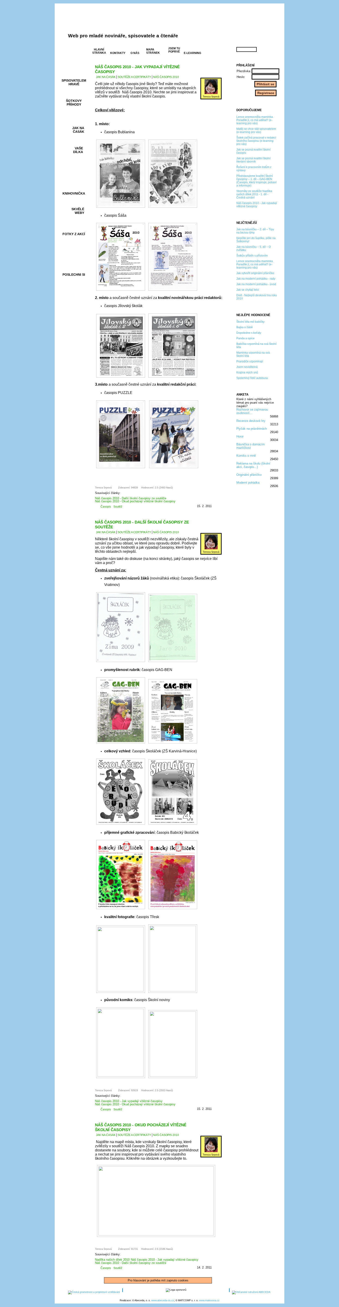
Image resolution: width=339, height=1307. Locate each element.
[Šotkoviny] (143, 23)
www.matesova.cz (209, 1300)
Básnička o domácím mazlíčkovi (250, 446)
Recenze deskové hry (250, 421)
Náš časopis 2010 (166, 77)
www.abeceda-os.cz (162, 1300)
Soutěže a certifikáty (134, 77)
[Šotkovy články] (252, 24)
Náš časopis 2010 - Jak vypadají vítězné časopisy (129, 1101)
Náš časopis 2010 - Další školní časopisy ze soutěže (130, 498)
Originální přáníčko (249, 474)
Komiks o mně (246, 455)
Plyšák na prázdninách (251, 428)
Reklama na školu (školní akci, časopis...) (253, 465)
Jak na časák (106, 77)
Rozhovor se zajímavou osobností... (252, 411)
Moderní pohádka (247, 482)
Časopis (106, 506)
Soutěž (117, 506)
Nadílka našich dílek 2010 (112, 1259)
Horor (240, 436)
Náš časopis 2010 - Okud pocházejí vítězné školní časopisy (135, 501)
